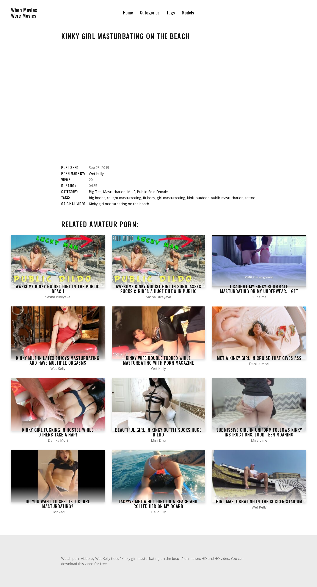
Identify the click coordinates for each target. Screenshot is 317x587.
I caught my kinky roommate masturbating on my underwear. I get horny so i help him (259, 291)
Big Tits (95, 191)
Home (128, 12)
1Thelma (259, 297)
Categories (150, 12)
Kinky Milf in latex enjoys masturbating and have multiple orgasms (57, 360)
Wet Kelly (96, 173)
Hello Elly (158, 512)
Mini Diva (158, 440)
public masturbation (227, 197)
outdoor (202, 197)
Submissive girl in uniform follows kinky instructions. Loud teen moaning (259, 432)
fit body (149, 197)
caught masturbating (124, 197)
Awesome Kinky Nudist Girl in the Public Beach (58, 288)
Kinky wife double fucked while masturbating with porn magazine (158, 360)
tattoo (250, 197)
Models (188, 12)
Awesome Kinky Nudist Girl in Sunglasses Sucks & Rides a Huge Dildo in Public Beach (158, 291)
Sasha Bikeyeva (57, 297)
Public (142, 191)
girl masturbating (171, 197)
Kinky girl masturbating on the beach (119, 203)
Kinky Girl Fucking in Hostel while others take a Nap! (58, 432)
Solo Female (158, 191)
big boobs (97, 197)
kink (190, 197)
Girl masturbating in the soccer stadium (259, 501)
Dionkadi (58, 512)
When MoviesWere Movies (24, 12)
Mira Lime (259, 440)
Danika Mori (259, 363)
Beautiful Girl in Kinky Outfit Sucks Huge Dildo (158, 432)
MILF (131, 191)
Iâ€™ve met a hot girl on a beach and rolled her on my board (158, 503)
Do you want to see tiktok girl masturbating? (58, 503)
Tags (170, 12)
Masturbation (114, 191)
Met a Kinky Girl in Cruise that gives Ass (259, 358)
